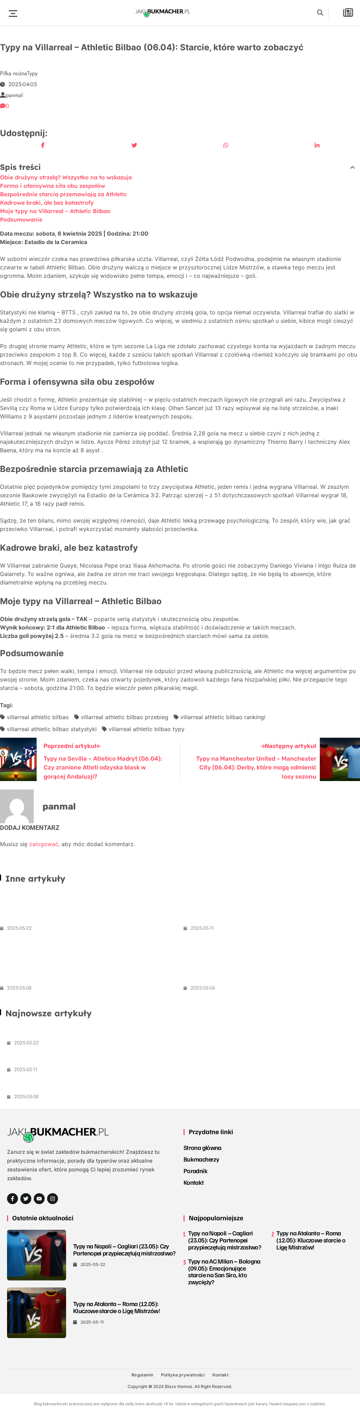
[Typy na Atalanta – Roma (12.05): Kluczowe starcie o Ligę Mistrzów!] (36, 1312)
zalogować (43, 844)
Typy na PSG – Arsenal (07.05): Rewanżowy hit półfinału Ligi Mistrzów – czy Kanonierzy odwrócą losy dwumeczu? (271, 961)
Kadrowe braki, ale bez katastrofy (47, 202)
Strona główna (202, 1147)
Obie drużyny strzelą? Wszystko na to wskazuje (66, 177)
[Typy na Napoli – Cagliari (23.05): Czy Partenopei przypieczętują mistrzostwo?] (36, 1255)
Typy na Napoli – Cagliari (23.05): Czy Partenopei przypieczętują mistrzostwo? (119, 1030)
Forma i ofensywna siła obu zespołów (52, 185)
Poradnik (195, 1171)
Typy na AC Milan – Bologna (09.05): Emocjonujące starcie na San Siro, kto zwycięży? (77, 961)
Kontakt (194, 1182)
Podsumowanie (21, 219)
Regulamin (142, 1374)
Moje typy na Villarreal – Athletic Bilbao (55, 211)
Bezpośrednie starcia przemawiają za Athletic (63, 194)
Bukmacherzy (201, 1159)
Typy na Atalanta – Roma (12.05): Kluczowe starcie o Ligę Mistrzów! (103, 1057)
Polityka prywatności (183, 1374)
